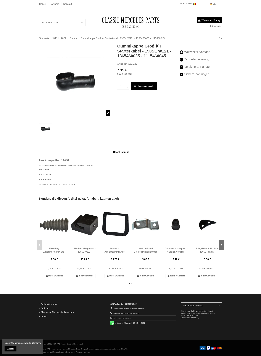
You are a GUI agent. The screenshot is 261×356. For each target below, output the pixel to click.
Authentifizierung (49, 304)
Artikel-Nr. (122, 63)
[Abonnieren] (219, 306)
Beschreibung (121, 152)
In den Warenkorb (145, 86)
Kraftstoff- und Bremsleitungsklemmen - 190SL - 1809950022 (145, 251)
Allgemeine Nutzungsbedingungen (57, 312)
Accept (10, 349)
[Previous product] (220, 38)
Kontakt (67, 4)
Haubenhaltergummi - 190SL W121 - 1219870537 (84, 251)
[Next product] (221, 38)
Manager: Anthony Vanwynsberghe (126, 313)
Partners (55, 4)
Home (43, 4)
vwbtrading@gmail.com (121, 318)
